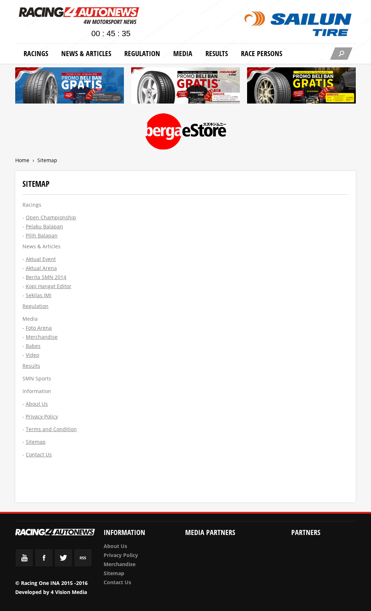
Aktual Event (41, 259)
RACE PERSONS (261, 53)
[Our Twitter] (63, 564)
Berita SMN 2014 (46, 277)
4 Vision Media (69, 592)
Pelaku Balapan (44, 226)
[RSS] (83, 564)
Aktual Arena (41, 268)
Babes (33, 345)
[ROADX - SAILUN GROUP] (185, 86)
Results (216, 53)
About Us (115, 546)
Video (32, 354)
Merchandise (42, 336)
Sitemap (114, 573)
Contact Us (117, 582)
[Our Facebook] (44, 564)
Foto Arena (39, 327)
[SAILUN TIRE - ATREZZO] (69, 86)
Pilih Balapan (42, 235)
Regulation (142, 53)
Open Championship (51, 217)
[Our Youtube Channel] (24, 564)
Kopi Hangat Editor (48, 286)
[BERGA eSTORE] (185, 132)
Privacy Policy (121, 555)
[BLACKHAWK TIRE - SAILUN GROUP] (301, 86)
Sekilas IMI (38, 295)
